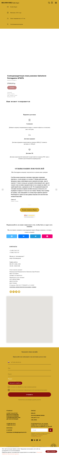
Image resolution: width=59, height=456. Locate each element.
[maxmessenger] (11, 292)
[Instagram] (47, 236)
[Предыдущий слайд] (3, 189)
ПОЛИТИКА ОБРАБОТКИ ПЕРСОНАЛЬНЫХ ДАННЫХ (23, 287)
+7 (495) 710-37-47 (14, 250)
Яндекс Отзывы (14, 201)
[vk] (13, 292)
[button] (49, 3)
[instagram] (19, 292)
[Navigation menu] (55, 2)
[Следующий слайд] (56, 189)
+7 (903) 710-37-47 (14, 252)
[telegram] (16, 292)
